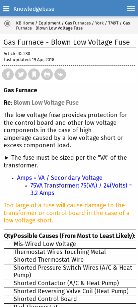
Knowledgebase (34, 8)
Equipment (50, 22)
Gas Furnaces (78, 22)
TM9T (113, 22)
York (99, 22)
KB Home (25, 22)
